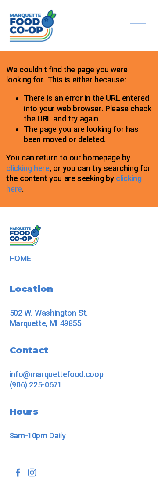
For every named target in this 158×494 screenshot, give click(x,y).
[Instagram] (32, 472)
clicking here (27, 168)
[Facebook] (18, 472)
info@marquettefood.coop (57, 374)
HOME (20, 258)
